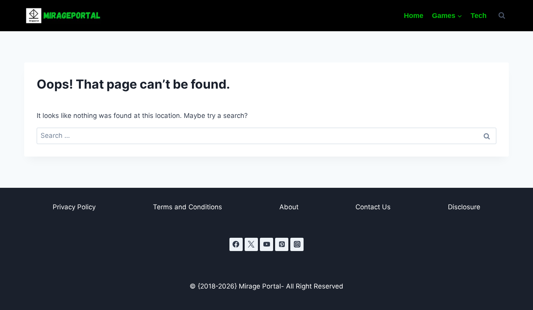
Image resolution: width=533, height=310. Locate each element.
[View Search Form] (502, 16)
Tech (479, 16)
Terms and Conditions (187, 207)
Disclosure (464, 207)
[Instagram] (297, 244)
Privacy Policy (74, 207)
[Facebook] (236, 244)
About (288, 207)
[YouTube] (266, 244)
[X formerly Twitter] (251, 244)
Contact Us (373, 207)
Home (413, 16)
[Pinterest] (281, 244)
